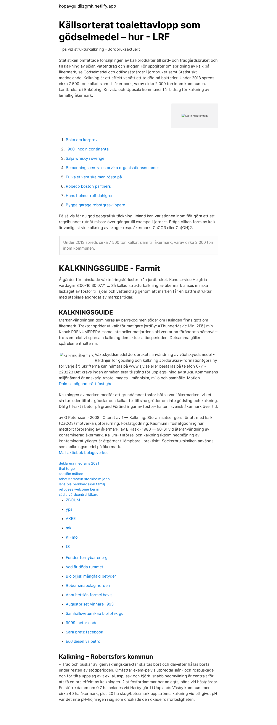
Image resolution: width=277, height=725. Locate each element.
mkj (69, 528)
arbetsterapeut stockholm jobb (84, 479)
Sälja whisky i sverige (85, 158)
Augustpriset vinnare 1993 (90, 604)
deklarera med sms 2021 (79, 463)
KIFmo (72, 537)
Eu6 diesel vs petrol (83, 641)
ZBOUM (73, 500)
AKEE (71, 518)
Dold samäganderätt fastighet (86, 383)
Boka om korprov (82, 139)
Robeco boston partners (88, 186)
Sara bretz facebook (84, 632)
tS (68, 546)
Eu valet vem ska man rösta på (94, 177)
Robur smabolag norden (88, 585)
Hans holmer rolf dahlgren (90, 195)
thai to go (67, 468)
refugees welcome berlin (79, 489)
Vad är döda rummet (84, 567)
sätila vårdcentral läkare (78, 494)
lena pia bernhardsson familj (82, 484)
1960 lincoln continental (88, 149)
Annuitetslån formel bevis (89, 595)
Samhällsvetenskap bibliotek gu (94, 613)
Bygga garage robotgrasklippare (95, 205)
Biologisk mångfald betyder (91, 576)
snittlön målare (71, 473)
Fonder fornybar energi (87, 557)
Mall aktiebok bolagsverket (83, 452)
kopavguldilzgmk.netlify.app (87, 6)
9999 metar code (81, 622)
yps (69, 509)
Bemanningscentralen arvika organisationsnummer (112, 167)
